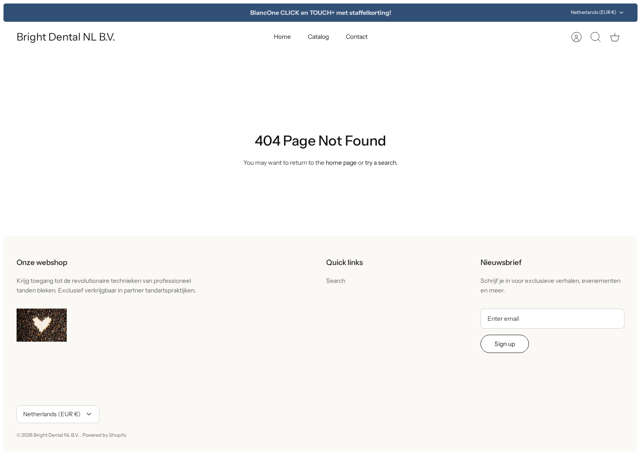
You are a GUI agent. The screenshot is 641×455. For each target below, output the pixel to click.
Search (335, 281)
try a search (380, 162)
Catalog (318, 37)
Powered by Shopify (104, 435)
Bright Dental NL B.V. (57, 435)
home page (341, 162)
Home (282, 37)
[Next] (447, 12)
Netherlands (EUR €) (593, 12)
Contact (357, 37)
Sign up (504, 344)
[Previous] (193, 12)
